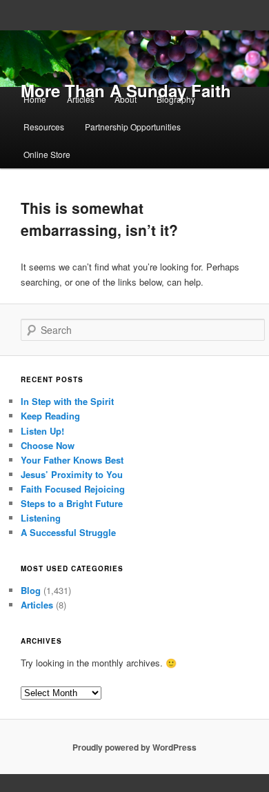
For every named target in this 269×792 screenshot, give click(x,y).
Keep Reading (50, 415)
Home (34, 99)
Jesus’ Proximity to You (72, 474)
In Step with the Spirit (67, 401)
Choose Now (47, 445)
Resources (43, 126)
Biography (176, 99)
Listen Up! (42, 430)
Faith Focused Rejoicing (73, 488)
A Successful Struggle (68, 532)
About (125, 99)
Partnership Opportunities (133, 126)
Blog (31, 590)
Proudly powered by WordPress (134, 747)
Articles (80, 99)
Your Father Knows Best (72, 459)
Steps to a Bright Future (72, 503)
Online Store (46, 154)
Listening (41, 517)
